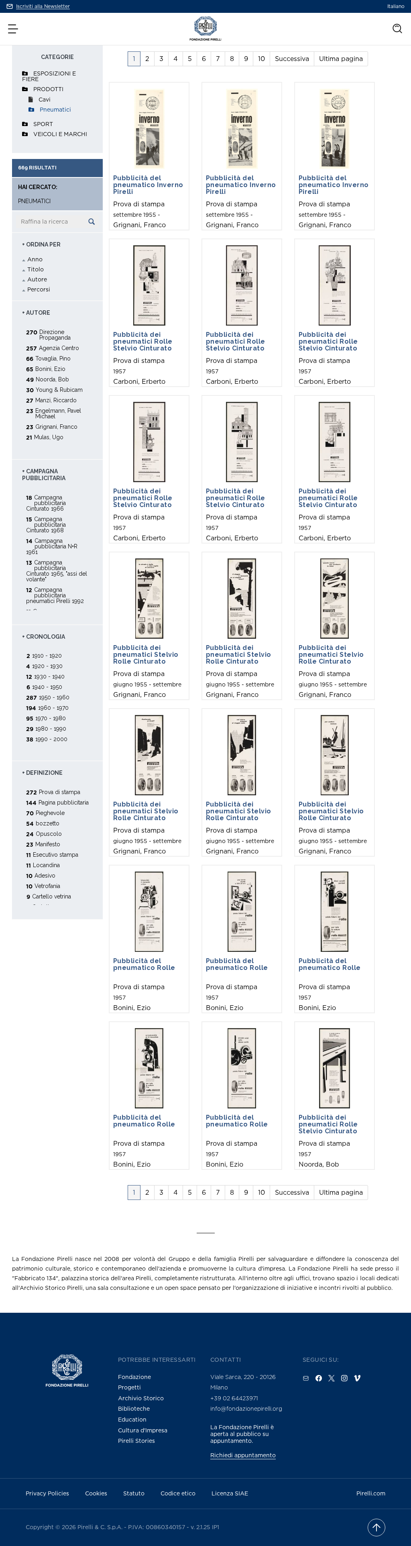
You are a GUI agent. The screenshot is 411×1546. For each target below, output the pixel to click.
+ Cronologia (43, 636)
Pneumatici (55, 109)
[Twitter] (331, 1378)
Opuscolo (49, 834)
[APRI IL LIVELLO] (25, 73)
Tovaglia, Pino (53, 358)
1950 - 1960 (54, 697)
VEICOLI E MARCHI (60, 134)
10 (261, 58)
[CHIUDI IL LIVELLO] (25, 89)
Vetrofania (47, 886)
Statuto (133, 1493)
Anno (35, 259)
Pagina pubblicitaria (64, 802)
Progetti (129, 1387)
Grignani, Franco (56, 427)
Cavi (45, 99)
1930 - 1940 (49, 676)
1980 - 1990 (50, 728)
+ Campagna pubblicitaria (43, 475)
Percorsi (38, 289)
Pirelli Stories (136, 1441)
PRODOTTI (48, 89)
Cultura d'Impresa (142, 1430)
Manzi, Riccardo (56, 400)
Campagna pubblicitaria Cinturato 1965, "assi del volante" (56, 570)
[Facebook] (318, 1378)
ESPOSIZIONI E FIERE (49, 76)
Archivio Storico (141, 1398)
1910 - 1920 (47, 655)
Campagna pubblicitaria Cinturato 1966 (46, 502)
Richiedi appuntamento (243, 1455)
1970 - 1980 (50, 718)
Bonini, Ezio (50, 369)
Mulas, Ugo (48, 437)
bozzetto (47, 823)
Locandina (46, 865)
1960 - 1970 (53, 708)
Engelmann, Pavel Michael (58, 413)
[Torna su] (376, 1527)
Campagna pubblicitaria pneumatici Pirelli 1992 (55, 595)
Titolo (35, 269)
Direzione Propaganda (55, 334)
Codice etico (178, 1493)
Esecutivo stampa (55, 854)
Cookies (96, 1493)
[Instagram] (344, 1378)
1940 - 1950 (47, 687)
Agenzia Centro (59, 348)
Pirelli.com (370, 1493)
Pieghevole (50, 813)
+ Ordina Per (41, 244)
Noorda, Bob (52, 379)
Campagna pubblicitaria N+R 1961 (51, 546)
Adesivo (45, 875)
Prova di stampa (59, 792)
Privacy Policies (47, 1493)
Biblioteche (134, 1408)
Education (132, 1419)
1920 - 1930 (47, 666)
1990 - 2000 (51, 739)
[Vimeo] (357, 1378)
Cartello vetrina (51, 896)
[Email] (306, 1378)
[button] (14, 29)
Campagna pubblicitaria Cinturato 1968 (46, 524)
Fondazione (134, 1377)
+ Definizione (42, 773)
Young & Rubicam (59, 390)
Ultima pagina (341, 58)
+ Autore (36, 313)
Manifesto (47, 844)
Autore (37, 279)
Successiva (292, 58)
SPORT (43, 124)
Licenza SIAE (230, 1493)
